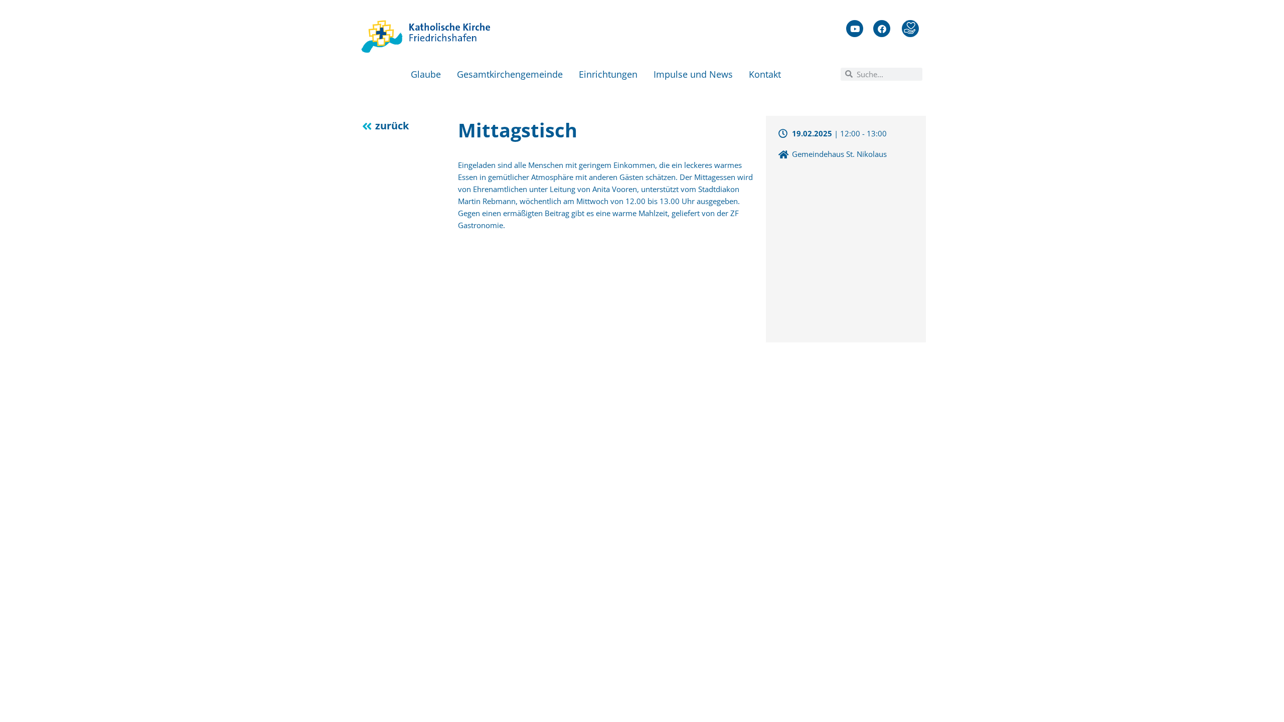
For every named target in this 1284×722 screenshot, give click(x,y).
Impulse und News (693, 74)
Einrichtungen (608, 74)
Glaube (426, 74)
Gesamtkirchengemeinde (510, 74)
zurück (392, 125)
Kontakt (765, 74)
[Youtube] (854, 28)
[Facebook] (881, 28)
